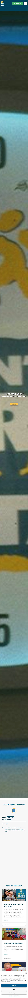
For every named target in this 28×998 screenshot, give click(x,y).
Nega (14, 989)
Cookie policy (11, 996)
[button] (26, 973)
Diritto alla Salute (10, 817)
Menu (25, 3)
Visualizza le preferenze (14, 993)
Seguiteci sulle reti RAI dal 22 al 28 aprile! (13, 905)
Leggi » (5, 920)
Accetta (14, 985)
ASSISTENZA (7, 819)
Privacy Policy (16, 996)
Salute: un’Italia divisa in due (13, 943)
